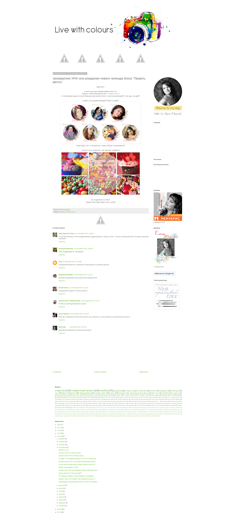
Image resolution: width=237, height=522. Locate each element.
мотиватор (155, 411)
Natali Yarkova (64, 288)
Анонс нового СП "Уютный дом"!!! (70, 473)
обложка (164, 401)
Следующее (57, 372)
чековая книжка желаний (167, 405)
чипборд (67, 407)
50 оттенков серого (174, 397)
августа (61, 485)
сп (125, 395)
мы (127, 399)
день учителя (147, 409)
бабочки (144, 403)
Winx (93, 407)
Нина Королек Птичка (66, 233)
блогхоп (152, 403)
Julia (60, 261)
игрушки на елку (177, 409)
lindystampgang (123, 407)
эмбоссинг (105, 403)
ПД (163, 393)
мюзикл (163, 411)
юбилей (156, 416)
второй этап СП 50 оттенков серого (71, 456)
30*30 (113, 403)
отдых (93, 405)
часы (150, 416)
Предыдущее (143, 372)
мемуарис (122, 393)
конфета (85, 397)
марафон (164, 391)
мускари (85, 405)
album (98, 407)
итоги (111, 401)
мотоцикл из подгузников (72, 405)
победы (90, 414)
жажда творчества (125, 397)
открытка (60, 390)
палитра (175, 391)
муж (122, 399)
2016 (59, 430)
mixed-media (155, 399)
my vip (172, 395)
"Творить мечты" (113, 94)
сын (56, 393)
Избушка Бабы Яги (64, 397)
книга (80, 411)
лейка (118, 411)
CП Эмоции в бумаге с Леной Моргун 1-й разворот (76, 476)
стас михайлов (166, 414)
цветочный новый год (92, 403)
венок (163, 399)
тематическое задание (62, 416)
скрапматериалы (143, 399)
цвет (86, 401)
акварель (81, 399)
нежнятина (170, 411)
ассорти (131, 403)
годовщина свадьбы (107, 409)
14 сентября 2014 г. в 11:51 (90, 301)
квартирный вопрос (70, 411)
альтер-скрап (100, 393)
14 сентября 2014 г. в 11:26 (79, 288)
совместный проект (82, 390)
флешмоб (108, 416)
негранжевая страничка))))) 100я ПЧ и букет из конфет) (78, 482)
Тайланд (86, 395)
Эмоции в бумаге (70, 399)
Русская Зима (162, 407)
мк (178, 395)
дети (163, 409)
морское (116, 399)
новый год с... (155, 401)
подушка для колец (107, 414)
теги (94, 395)
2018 (59, 425)
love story (98, 401)
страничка (142, 391)
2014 (59, 436)
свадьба (165, 395)
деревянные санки (170, 403)
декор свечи (130, 409)
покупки (133, 399)
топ (72, 416)
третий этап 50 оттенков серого (70, 453)
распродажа (119, 414)
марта (61, 500)
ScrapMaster (59, 399)
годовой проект (94, 409)
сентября (62, 447)
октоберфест (61, 403)
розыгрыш (128, 414)
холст (80, 403)
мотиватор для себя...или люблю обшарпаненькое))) (77, 461)
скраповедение (149, 414)
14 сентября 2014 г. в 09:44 (83, 249)
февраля (62, 503)
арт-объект (177, 407)
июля (61, 488)
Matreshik (62, 327)
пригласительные (120, 405)
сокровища (94, 397)
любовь (117, 401)
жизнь (168, 409)
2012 (59, 512)
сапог (135, 414)
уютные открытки (91, 416)
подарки (97, 414)
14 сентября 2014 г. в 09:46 (72, 261)
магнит (57, 401)
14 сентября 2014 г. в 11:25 (83, 275)
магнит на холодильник (69, 401)
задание (177, 399)
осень (62, 414)
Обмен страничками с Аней (68, 467)
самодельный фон (136, 393)
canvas (109, 407)
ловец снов (126, 411)
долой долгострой (105, 395)
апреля (61, 497)
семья (140, 414)
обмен (178, 411)
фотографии (147, 405)
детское (170, 399)
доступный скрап (92, 399)
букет (74, 409)
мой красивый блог (134, 401)
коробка (100, 411)
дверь (122, 409)
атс (138, 403)
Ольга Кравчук (64, 314)
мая (60, 494)
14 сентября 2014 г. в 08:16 (84, 233)
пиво (84, 414)
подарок (100, 405)
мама (124, 401)
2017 (59, 428)
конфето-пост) (64, 450)
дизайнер (62, 212)
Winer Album (76, 407)
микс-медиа (155, 395)
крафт (112, 411)
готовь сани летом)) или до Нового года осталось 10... (77, 464)
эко (91, 401)
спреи (157, 414)
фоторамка (116, 416)
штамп (163, 397)
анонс (169, 407)
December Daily (143, 395)
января (61, 506)
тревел (131, 395)
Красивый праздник (142, 407)
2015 (59, 433)
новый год (130, 391)
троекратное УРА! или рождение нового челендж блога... (78, 470)
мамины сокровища (137, 411)
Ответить (62, 242)
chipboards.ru (122, 403)
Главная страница (100, 372)
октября (62, 444)
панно (81, 401)
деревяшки (156, 409)
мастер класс (75, 395)
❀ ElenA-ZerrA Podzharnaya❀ (69, 301)
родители (131, 405)
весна (79, 409)
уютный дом (72, 403)
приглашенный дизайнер (150, 397)
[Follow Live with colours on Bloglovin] (164, 275)
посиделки (109, 405)
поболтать (137, 397)
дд (116, 397)
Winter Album (85, 407)
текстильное (176, 414)
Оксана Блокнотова (66, 249)
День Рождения (69, 393)
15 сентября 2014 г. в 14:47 (79, 314)
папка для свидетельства (73, 414)
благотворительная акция (62, 409)
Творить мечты (70, 212)
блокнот (118, 395)
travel (132, 407)
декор (105, 401)
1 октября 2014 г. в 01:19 (77, 327)
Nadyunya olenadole (66, 275)
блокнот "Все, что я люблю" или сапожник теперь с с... (77, 479)
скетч (112, 393)
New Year (155, 393)
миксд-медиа (85, 393)
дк (147, 393)
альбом (104, 390)
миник (153, 391)
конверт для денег (89, 411)
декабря (62, 439)
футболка (125, 416)
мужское (145, 401)
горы (117, 409)
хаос (155, 405)
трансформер (79, 416)
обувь (56, 414)
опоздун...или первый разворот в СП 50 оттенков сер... (78, 459)
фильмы (100, 416)
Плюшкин (152, 407)
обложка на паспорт (176, 401)
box (103, 407)
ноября (61, 442)
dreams (115, 407)
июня (61, 491)
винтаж (86, 409)
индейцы (59, 411)
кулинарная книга (105, 399)
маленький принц (61, 395)
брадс (159, 403)
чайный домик (142, 416)
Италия (110, 397)
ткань (138, 405)
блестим (76, 397)
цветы (103, 397)
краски (107, 411)
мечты (147, 411)
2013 (59, 509)
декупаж (138, 409)
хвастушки (133, 416)
